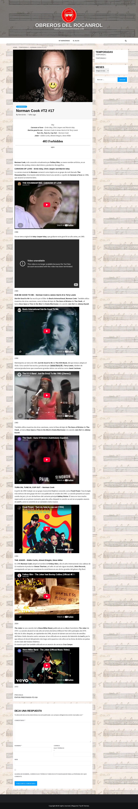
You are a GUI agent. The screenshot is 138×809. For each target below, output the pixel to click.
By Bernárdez (64, 41)
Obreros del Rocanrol (69, 25)
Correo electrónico (59, 748)
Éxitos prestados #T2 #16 (26, 696)
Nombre (18, 746)
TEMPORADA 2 (21, 106)
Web (16, 759)
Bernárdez (22, 114)
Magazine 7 (75, 806)
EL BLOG (76, 41)
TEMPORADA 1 (101, 55)
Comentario (20, 720)
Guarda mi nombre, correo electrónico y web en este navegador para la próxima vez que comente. (51, 775)
